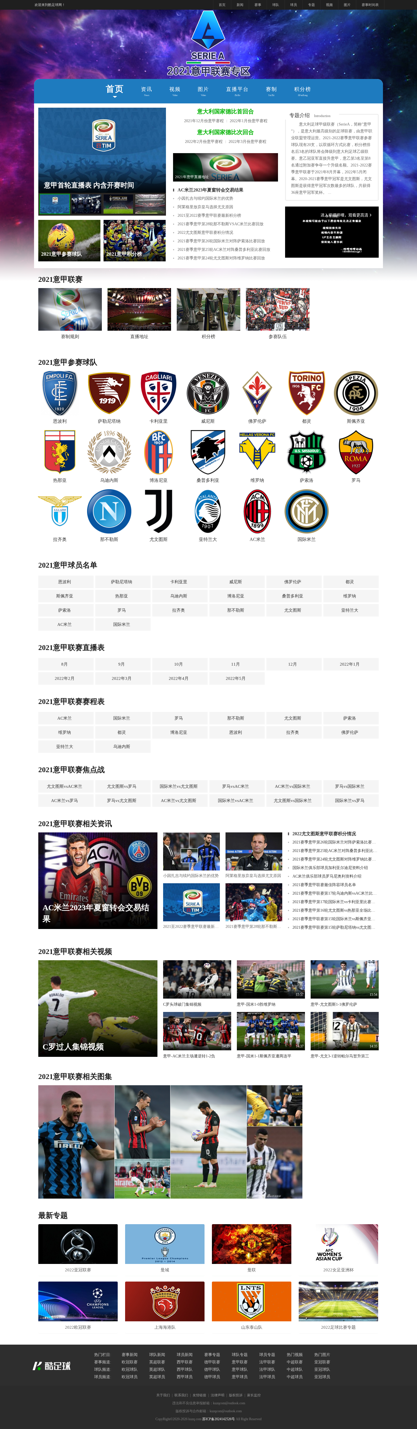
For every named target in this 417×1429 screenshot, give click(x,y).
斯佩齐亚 (64, 596)
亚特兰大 (349, 610)
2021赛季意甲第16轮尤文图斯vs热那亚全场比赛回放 (335, 910)
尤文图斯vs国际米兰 (293, 800)
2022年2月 (65, 678)
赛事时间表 (370, 5)
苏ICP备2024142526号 (218, 1419)
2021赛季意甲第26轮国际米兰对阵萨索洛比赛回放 (221, 241)
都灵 (350, 582)
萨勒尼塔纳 (121, 582)
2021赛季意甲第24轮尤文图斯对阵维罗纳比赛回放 (221, 258)
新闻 (240, 5)
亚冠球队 (322, 1369)
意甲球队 (240, 1369)
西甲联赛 (185, 1362)
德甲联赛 (212, 1362)
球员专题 (267, 1355)
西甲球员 (185, 1377)
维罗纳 (349, 596)
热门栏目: (102, 1355)
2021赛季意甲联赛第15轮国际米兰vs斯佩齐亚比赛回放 (335, 919)
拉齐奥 (178, 610)
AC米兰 (64, 624)
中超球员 (295, 1377)
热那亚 (121, 596)
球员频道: (102, 1377)
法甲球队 (267, 1369)
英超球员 (157, 1377)
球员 (293, 5)
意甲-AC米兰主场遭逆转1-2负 (189, 1056)
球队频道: (102, 1369)
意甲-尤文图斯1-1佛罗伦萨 (334, 1004)
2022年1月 (350, 664)
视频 (329, 5)
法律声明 (217, 1395)
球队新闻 (157, 1355)
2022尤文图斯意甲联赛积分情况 (205, 232)
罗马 (121, 610)
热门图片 (322, 1355)
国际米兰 (121, 624)
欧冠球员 (130, 1377)
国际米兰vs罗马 (350, 800)
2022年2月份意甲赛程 (204, 141)
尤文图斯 (292, 610)
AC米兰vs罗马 (64, 800)
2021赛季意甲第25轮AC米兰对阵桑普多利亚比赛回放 (224, 249)
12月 (292, 664)
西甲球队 (185, 1369)
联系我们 (181, 1395)
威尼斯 (235, 582)
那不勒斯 (235, 610)
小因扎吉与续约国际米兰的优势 (205, 198)
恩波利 (64, 582)
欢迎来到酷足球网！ (50, 5)
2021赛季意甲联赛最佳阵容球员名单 (324, 885)
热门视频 (295, 1355)
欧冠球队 (130, 1369)
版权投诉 (236, 1395)
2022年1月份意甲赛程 (249, 121)
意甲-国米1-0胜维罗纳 (256, 1004)
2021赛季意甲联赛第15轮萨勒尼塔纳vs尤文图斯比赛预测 (335, 927)
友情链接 (199, 1395)
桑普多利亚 (292, 596)
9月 (121, 664)
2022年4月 (179, 678)
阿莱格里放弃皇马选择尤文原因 (205, 207)
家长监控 (254, 1395)
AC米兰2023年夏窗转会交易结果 (210, 190)
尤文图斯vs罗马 (121, 786)
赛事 (257, 5)
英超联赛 (157, 1362)
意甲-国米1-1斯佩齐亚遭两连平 (264, 1056)
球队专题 (240, 1355)
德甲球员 (212, 1377)
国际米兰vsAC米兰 (235, 800)
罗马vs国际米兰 (350, 786)
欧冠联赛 (130, 1362)
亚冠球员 (322, 1377)
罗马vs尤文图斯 (121, 800)
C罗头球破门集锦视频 (182, 1004)
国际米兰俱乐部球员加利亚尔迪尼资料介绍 (330, 868)
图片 (347, 5)
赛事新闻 (130, 1355)
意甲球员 (240, 1377)
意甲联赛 (240, 1362)
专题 (311, 5)
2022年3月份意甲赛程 (247, 141)
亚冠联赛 (322, 1362)
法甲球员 (267, 1377)
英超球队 (157, 1369)
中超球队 (295, 1369)
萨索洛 (64, 610)
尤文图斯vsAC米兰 (64, 786)
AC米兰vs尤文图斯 (178, 800)
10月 (178, 664)
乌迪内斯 (178, 596)
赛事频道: (102, 1362)
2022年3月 (122, 678)
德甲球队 (212, 1369)
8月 (64, 664)
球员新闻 (185, 1355)
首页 (222, 5)
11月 (235, 664)
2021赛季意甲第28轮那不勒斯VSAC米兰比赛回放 (221, 224)
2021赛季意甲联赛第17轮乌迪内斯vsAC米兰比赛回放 (335, 893)
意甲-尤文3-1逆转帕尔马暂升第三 (340, 1056)
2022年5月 (236, 678)
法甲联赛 (267, 1362)
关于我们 (163, 1395)
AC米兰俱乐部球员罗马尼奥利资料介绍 (326, 876)
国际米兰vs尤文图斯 (179, 786)
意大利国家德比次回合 (225, 132)
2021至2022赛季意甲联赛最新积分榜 (209, 215)
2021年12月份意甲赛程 (204, 121)
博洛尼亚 (235, 596)
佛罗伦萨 (292, 582)
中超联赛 (295, 1362)
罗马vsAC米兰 (235, 786)
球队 (275, 5)
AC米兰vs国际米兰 (292, 786)
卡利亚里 (178, 582)
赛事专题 (212, 1355)
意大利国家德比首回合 (225, 111)
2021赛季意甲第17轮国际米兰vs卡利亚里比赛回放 (335, 902)
